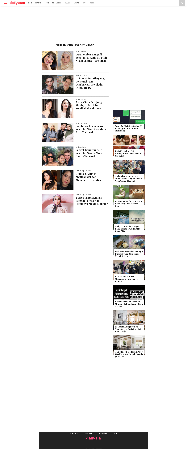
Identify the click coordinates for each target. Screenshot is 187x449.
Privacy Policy (74, 433)
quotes (77, 3)
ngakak (67, 3)
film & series (56, 3)
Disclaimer (88, 433)
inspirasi (38, 3)
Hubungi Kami (103, 433)
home (30, 3)
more (92, 3)
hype (84, 3)
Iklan (115, 433)
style (47, 3)
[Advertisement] (93, 23)
